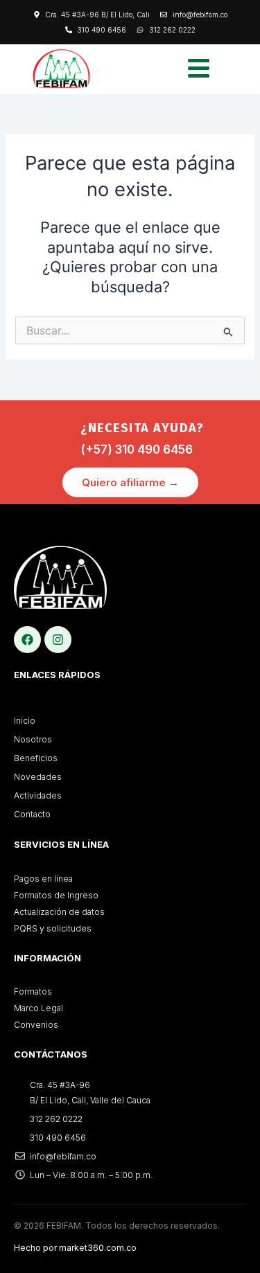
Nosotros (33, 739)
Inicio (24, 720)
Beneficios (36, 758)
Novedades (38, 777)
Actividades (38, 795)
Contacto (32, 814)
